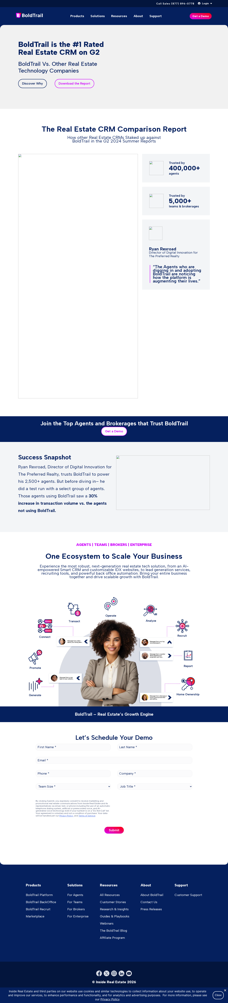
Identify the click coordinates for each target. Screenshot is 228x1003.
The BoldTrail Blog (113, 931)
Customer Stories (113, 902)
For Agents (75, 895)
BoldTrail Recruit (38, 909)
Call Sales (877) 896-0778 (175, 3)
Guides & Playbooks (114, 916)
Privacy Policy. (66, 815)
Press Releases (151, 909)
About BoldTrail (152, 895)
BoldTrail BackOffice (41, 902)
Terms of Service (87, 815)
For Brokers (76, 909)
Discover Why (32, 83)
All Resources (110, 895)
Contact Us (149, 902)
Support (155, 16)
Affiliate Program (112, 938)
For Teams (74, 902)
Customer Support (188, 895)
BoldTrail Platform (39, 895)
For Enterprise (78, 916)
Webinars (106, 923)
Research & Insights (114, 909)
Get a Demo (114, 431)
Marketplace (35, 916)
